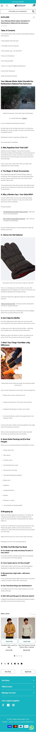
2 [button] (16, 655)
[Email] (18, 663)
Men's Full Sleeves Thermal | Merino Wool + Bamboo (27, 646)
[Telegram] (15, 663)
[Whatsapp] (21, 663)
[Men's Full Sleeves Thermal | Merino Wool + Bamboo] (26, 628)
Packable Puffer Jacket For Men (9, 646)
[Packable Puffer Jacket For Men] (9, 628)
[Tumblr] (11, 663)
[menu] (2, 6)
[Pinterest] (8, 663)
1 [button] (14, 655)
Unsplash (24, 118)
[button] (33, 614)
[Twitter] (5, 663)
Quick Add (9, 641)
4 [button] (21, 655)
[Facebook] (1, 663)
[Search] (7, 6)
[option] (18, 1)
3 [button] (19, 655)
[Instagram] (8, 705)
